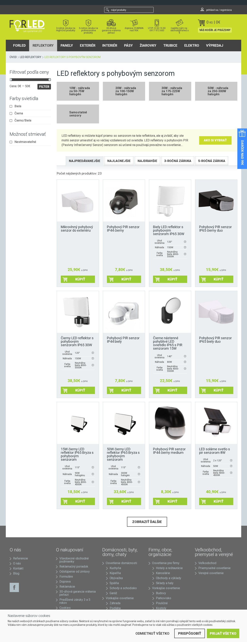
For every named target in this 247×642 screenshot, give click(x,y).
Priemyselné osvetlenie (214, 568)
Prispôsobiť (189, 633)
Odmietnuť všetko (152, 633)
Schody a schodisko (123, 588)
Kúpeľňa (115, 573)
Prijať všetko (223, 633)
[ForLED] (29, 25)
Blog (16, 573)
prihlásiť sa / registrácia (219, 10)
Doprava (65, 581)
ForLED (19, 45)
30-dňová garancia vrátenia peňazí (111, 30)
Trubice (170, 45)
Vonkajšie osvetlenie (120, 598)
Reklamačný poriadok (73, 566)
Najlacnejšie (119, 161)
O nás (17, 563)
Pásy (128, 45)
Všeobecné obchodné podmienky (74, 560)
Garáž (113, 593)
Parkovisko (163, 598)
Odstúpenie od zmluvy (74, 571)
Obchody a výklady (168, 578)
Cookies (65, 608)
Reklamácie (67, 586)
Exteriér (87, 45)
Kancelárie (163, 573)
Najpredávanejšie (84, 161)
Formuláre (66, 576)
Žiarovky (148, 45)
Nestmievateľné (25, 141)
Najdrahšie (147, 161)
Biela (17, 106)
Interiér (109, 45)
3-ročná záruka (177, 161)
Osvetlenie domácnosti (121, 563)
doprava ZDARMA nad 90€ (134, 29)
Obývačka (116, 578)
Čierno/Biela (22, 120)
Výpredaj (214, 45)
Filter (44, 87)
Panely (67, 45)
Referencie (20, 558)
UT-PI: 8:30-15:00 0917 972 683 (157, 29)
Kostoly (161, 608)
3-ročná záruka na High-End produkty (65, 29)
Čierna (18, 113)
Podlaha (115, 608)
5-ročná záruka (211, 161)
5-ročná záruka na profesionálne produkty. (88, 30)
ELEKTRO (191, 45)
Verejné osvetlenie (211, 573)
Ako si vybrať (215, 140)
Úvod (13, 57)
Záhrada (115, 603)
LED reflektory (30, 57)
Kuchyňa (115, 568)
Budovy (161, 593)
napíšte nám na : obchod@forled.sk (179, 30)
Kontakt (18, 568)
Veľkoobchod (207, 563)
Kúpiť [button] (80, 279)
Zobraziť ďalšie (147, 522)
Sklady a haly (164, 583)
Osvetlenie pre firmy (165, 563)
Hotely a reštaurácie (169, 568)
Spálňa (114, 583)
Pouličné (162, 603)
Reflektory (43, 45)
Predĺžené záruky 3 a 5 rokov (74, 601)
